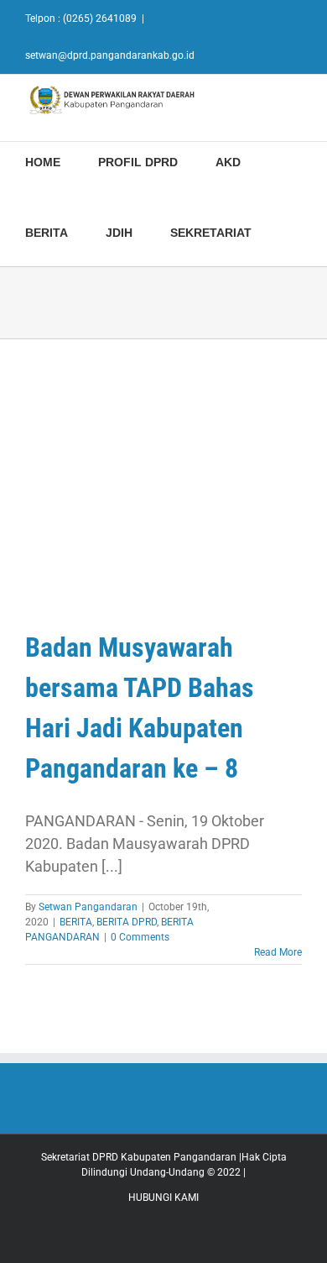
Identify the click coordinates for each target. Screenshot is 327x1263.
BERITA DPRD (126, 922)
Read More (278, 952)
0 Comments (140, 937)
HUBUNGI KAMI (163, 1197)
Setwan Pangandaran (88, 907)
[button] (293, 231)
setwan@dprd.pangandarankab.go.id (110, 55)
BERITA (76, 922)
